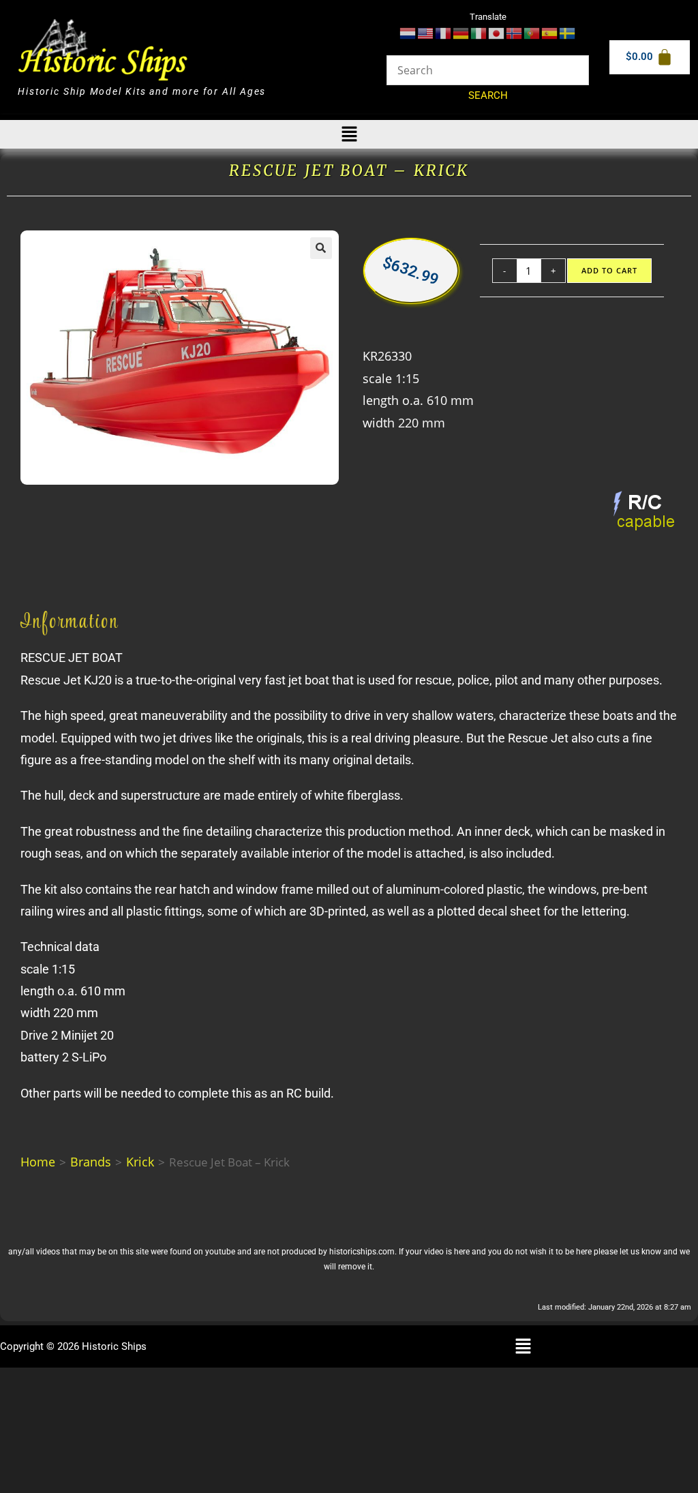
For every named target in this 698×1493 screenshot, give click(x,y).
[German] (461, 32)
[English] (426, 32)
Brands (90, 1161)
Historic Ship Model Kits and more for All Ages (142, 91)
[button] (349, 134)
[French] (444, 32)
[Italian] (479, 32)
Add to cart (609, 270)
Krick (140, 1161)
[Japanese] (497, 32)
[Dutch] (408, 32)
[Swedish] (568, 32)
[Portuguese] (532, 32)
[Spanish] (550, 32)
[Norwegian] (515, 32)
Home (37, 1161)
